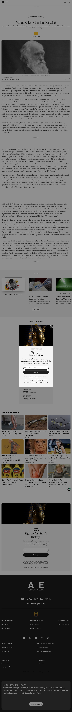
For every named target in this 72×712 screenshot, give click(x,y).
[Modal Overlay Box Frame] (36, 356)
